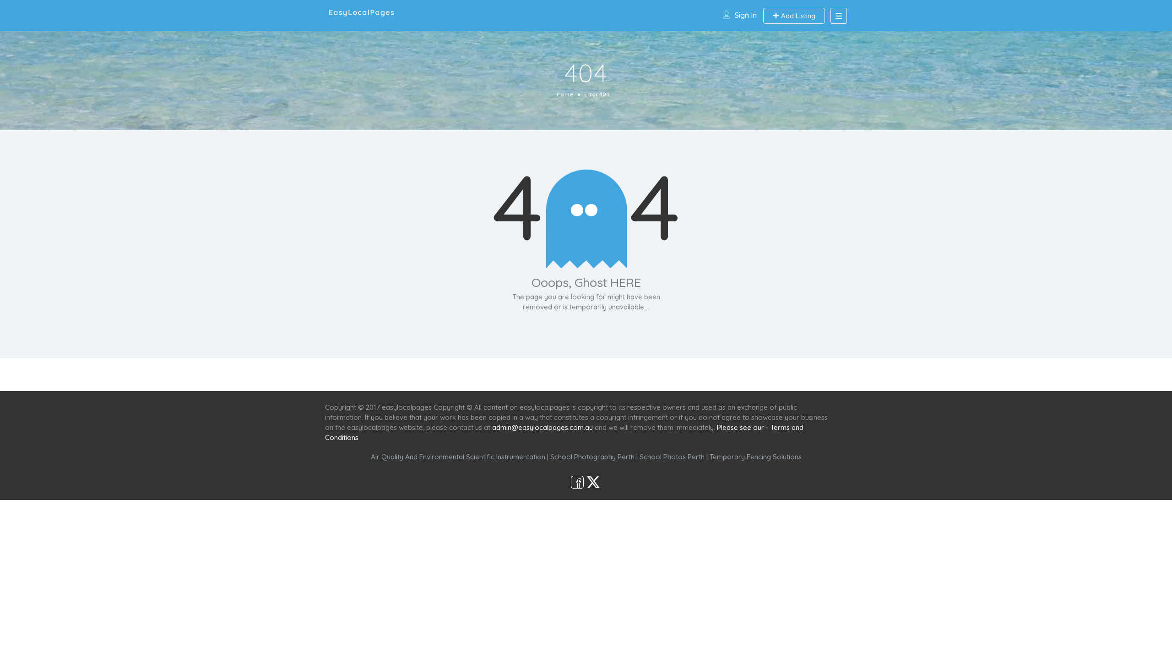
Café (630, 374)
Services (537, 374)
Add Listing (797, 15)
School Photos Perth (672, 456)
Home (565, 94)
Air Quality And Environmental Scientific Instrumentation (458, 456)
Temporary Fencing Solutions (756, 456)
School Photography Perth (592, 456)
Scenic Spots (587, 374)
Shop (662, 374)
